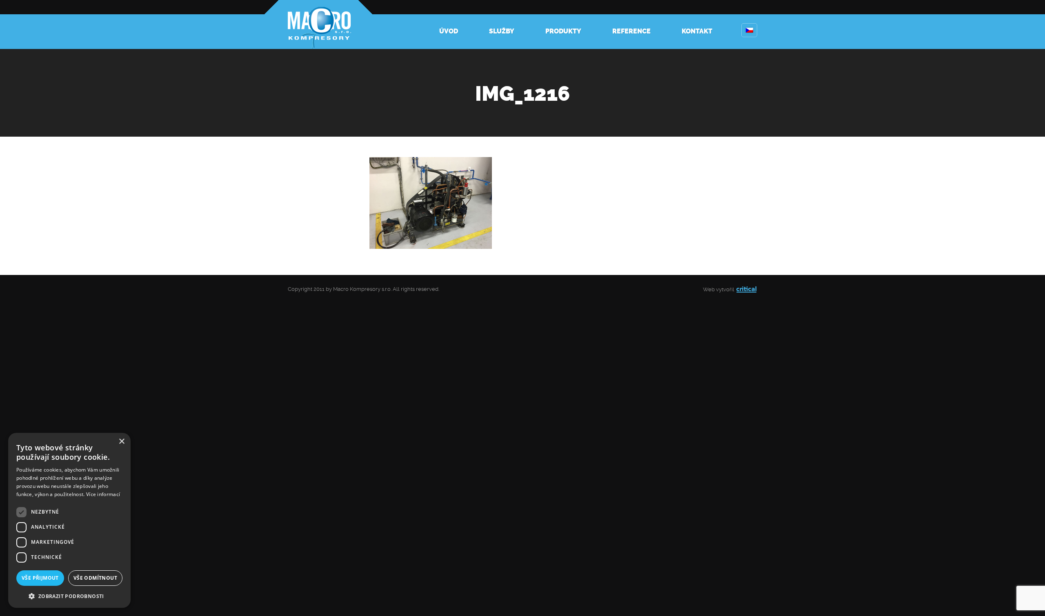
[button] (69, 595)
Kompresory (318, 24)
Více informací (103, 494)
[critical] (746, 289)
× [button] (121, 442)
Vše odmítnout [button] (95, 577)
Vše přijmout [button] (40, 577)
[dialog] (69, 520)
